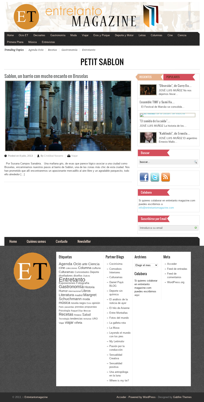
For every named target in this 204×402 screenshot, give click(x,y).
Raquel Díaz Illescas (81, 310)
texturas (87, 318)
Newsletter (84, 241)
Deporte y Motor (124, 35)
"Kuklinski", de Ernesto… (174, 133)
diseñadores (66, 275)
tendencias (76, 318)
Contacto (62, 241)
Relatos (77, 315)
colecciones (71, 268)
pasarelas (69, 307)
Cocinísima (115, 263)
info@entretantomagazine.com (156, 207)
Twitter (155, 177)
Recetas (52, 49)
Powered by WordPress (142, 397)
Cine (170, 35)
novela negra (78, 303)
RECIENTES (145, 77)
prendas (79, 306)
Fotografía (82, 283)
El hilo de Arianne (119, 307)
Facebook (144, 177)
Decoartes (39, 35)
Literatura (66, 295)
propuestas (91, 306)
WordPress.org (175, 282)
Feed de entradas (177, 268)
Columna (84, 268)
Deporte (94, 272)
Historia (89, 287)
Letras (142, 35)
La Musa (114, 327)
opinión (96, 303)
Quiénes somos (36, 241)
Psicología (64, 310)
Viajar (85, 35)
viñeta (78, 322)
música (64, 303)
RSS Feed (165, 177)
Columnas (156, 35)
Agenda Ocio (35, 49)
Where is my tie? (119, 380)
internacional (75, 291)
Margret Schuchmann (77, 297)
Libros (86, 291)
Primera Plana (15, 42)
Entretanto (88, 49)
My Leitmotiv (116, 341)
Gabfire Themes (182, 397)
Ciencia (182, 35)
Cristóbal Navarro (53, 155)
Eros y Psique (101, 35)
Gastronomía (57, 35)
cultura (96, 268)
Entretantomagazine (35, 397)
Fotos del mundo (119, 317)
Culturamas (66, 272)
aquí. (137, 295)
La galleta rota (117, 322)
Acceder (172, 263)
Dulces (86, 276)
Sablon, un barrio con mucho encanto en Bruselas (46, 76)
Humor (63, 291)
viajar (69, 322)
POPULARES (173, 77)
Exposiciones (67, 283)
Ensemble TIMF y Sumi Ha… (157, 102)
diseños (78, 275)
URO (95, 318)
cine (62, 268)
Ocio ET (23, 35)
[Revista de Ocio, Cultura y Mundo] (102, 17)
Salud (86, 314)
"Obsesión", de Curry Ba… (175, 85)
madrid (78, 295)
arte (84, 264)
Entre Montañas (118, 312)
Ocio (88, 303)
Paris (61, 307)
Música (32, 42)
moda (86, 299)
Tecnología (64, 318)
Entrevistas (48, 42)
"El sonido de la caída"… (155, 121)
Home (10, 35)
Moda (73, 35)
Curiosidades (82, 272)
